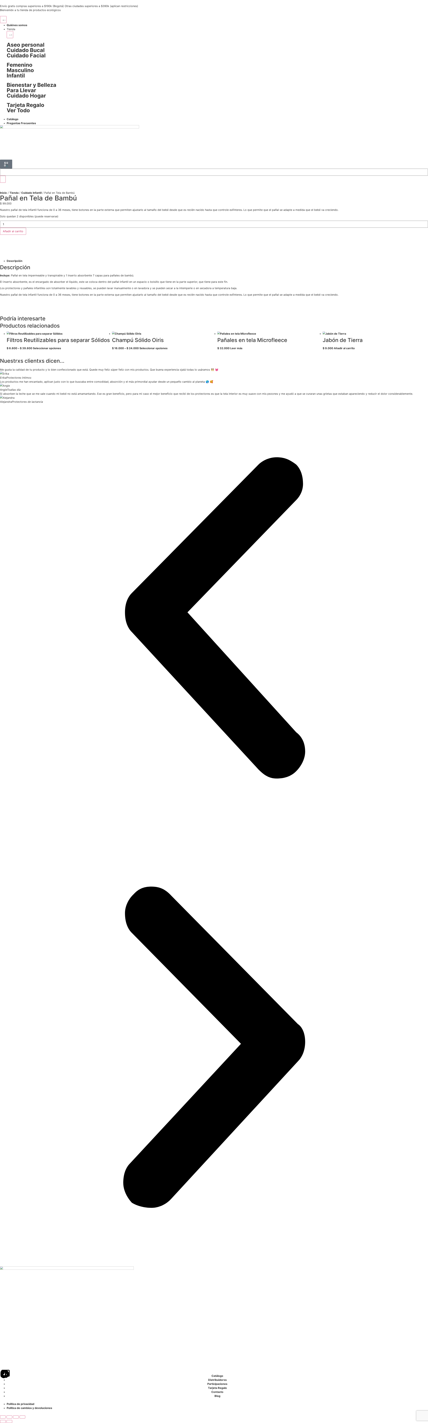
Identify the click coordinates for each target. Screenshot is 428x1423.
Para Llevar (21, 90)
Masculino (20, 70)
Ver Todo (18, 110)
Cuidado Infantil (31, 192)
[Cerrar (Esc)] (22, 1416)
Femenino (19, 65)
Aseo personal (25, 44)
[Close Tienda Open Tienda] (10, 34)
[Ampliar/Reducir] (3, 1416)
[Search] (3, 179)
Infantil (16, 75)
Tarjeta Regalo (25, 105)
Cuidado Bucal (26, 50)
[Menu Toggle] (3, 19)
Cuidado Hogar (26, 95)
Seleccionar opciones (47, 348)
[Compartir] (16, 1416)
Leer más (236, 348)
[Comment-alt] (5, 1374)
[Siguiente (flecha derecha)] (9, 1421)
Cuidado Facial (26, 55)
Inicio (3, 192)
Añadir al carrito (13, 231)
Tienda (14, 192)
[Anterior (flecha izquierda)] (3, 1421)
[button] (214, 618)
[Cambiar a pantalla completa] (9, 1416)
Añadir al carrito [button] (344, 348)
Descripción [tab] (14, 261)
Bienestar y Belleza (31, 85)
